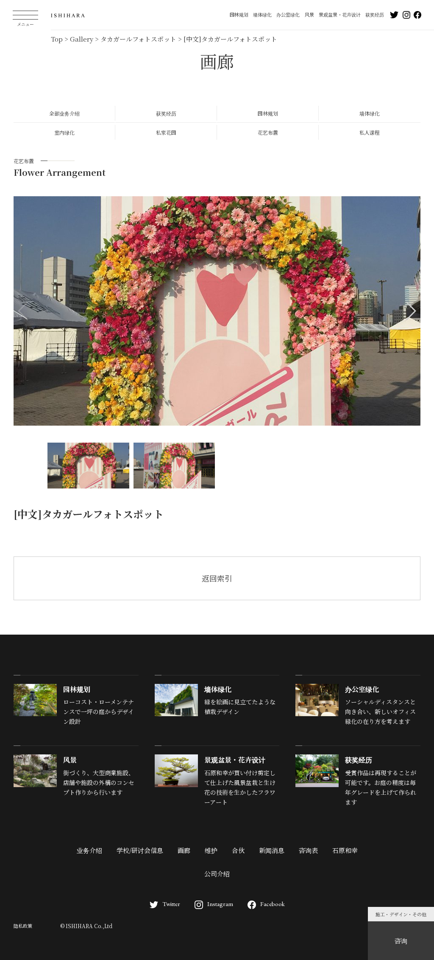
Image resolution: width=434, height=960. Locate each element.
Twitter (171, 904)
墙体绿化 (262, 14)
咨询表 (308, 850)
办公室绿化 (288, 14)
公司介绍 (217, 873)
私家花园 (166, 132)
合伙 (238, 850)
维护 (211, 850)
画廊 (184, 850)
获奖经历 (374, 14)
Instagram (220, 904)
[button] (410, 311)
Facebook (272, 904)
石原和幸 (345, 850)
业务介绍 (89, 850)
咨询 (401, 940)
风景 (309, 14)
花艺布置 (268, 132)
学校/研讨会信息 (140, 850)
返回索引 (217, 578)
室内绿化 (64, 132)
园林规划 (239, 14)
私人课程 (369, 132)
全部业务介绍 (64, 113)
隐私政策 (23, 925)
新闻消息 (271, 850)
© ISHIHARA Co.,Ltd (86, 925)
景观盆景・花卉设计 (340, 14)
